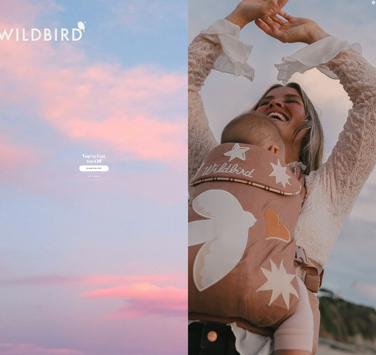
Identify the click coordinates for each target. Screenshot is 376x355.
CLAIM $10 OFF (94, 168)
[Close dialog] (373, 2)
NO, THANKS (94, 176)
